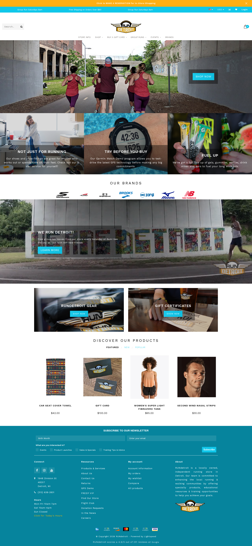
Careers (86, 518)
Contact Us (87, 478)
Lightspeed (150, 536)
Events (155, 37)
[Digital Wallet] (106, 529)
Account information (140, 468)
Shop (98, 37)
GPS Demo (87, 488)
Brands (169, 37)
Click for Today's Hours (48, 515)
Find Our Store (90, 498)
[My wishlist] (236, 9)
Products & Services (93, 468)
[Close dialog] (249, 515)
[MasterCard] (126, 529)
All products (135, 488)
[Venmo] (145, 529)
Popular (140, 347)
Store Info (84, 37)
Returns (86, 483)
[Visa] (155, 529)
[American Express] (97, 529)
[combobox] (79, 438)
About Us (86, 473)
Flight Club (87, 503)
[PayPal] (135, 529)
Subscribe (209, 449)
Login (245, 9)
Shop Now (203, 76)
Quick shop (57, 404)
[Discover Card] (116, 529)
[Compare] (230, 9)
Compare (133, 483)
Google (155, 542)
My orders (134, 473)
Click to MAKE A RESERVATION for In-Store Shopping (126, 3)
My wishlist (135, 478)
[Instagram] (44, 470)
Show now (173, 313)
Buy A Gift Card (116, 37)
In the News (88, 513)
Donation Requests (92, 508)
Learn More (50, 250)
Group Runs (137, 37)
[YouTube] (52, 470)
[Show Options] (122, 438)
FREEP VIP (87, 493)
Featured (112, 347)
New (127, 347)
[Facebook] (37, 470)
